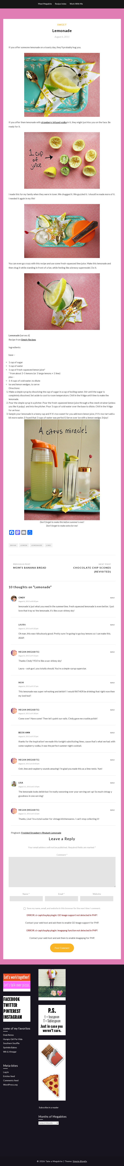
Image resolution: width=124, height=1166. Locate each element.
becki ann (24, 732)
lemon (23, 545)
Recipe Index (60, 4)
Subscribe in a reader (49, 1107)
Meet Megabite (45, 4)
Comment (62, 854)
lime (48, 545)
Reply (112, 598)
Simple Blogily (80, 1161)
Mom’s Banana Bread (29, 567)
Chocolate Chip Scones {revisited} (92, 569)
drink (13, 545)
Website (97, 894)
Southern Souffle (11, 1043)
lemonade (36, 545)
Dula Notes (8, 1035)
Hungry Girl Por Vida (12, 1039)
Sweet (62, 24)
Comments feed (10, 1080)
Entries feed (9, 1076)
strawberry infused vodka (54, 122)
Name (26, 894)
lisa (20, 783)
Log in (6, 1072)
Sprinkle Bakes (10, 1047)
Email (61, 894)
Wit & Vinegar (9, 1051)
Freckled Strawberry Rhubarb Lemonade (41, 832)
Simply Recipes (28, 339)
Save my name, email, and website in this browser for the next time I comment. (64, 908)
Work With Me (76, 4)
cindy (21, 597)
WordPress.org (10, 1084)
